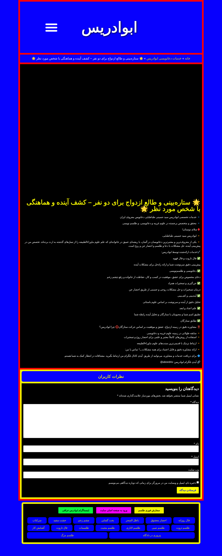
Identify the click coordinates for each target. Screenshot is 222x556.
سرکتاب (37, 520)
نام (196, 443)
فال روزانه (184, 520)
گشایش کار (38, 527)
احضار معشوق (158, 520)
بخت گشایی (107, 520)
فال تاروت (61, 527)
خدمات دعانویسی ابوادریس (164, 58)
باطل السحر (132, 520)
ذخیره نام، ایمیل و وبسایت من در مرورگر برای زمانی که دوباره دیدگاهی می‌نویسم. (152, 483)
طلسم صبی (158, 527)
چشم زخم (83, 520)
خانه (187, 58)
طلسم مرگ (67, 535)
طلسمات (84, 527)
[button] (51, 27)
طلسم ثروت (183, 527)
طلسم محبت (108, 527)
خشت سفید (59, 520)
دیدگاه (194, 402)
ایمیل (195, 456)
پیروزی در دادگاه (152, 535)
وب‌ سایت (193, 469)
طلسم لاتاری (133, 527)
